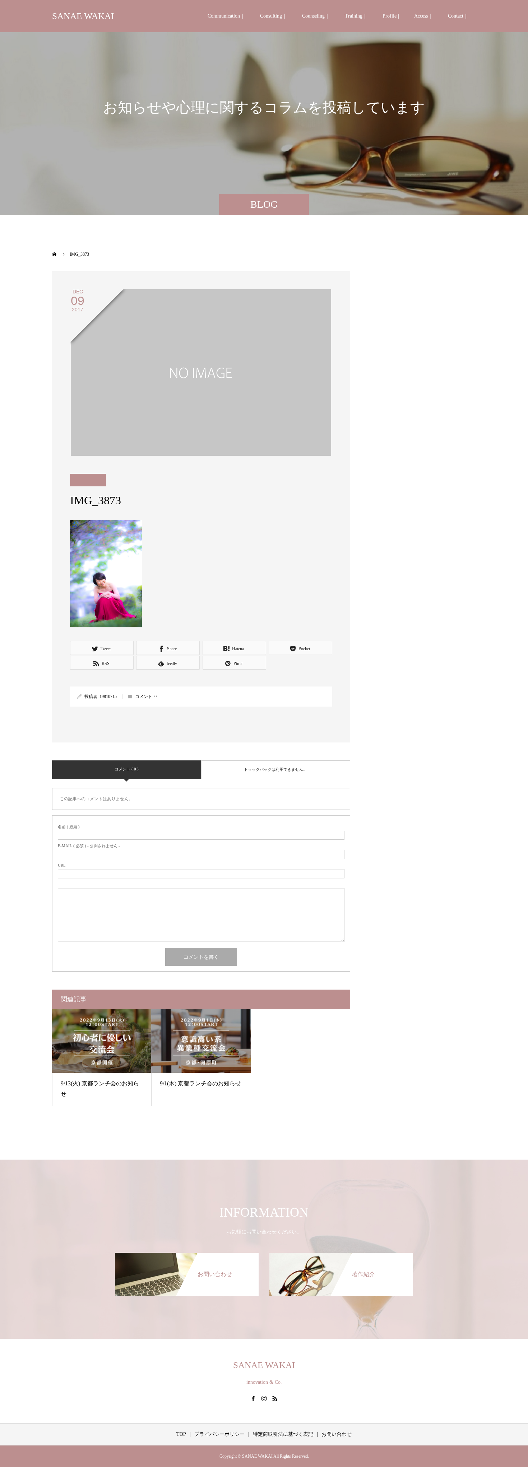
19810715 (108, 696)
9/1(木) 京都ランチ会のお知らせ (200, 1083)
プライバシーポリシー (219, 1434)
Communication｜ (226, 16)
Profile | (391, 16)
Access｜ (423, 16)
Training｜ (356, 16)
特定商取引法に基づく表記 (283, 1434)
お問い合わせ (336, 1434)
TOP (181, 1434)
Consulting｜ (273, 16)
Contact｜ (458, 16)
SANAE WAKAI (83, 16)
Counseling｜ (316, 16)
